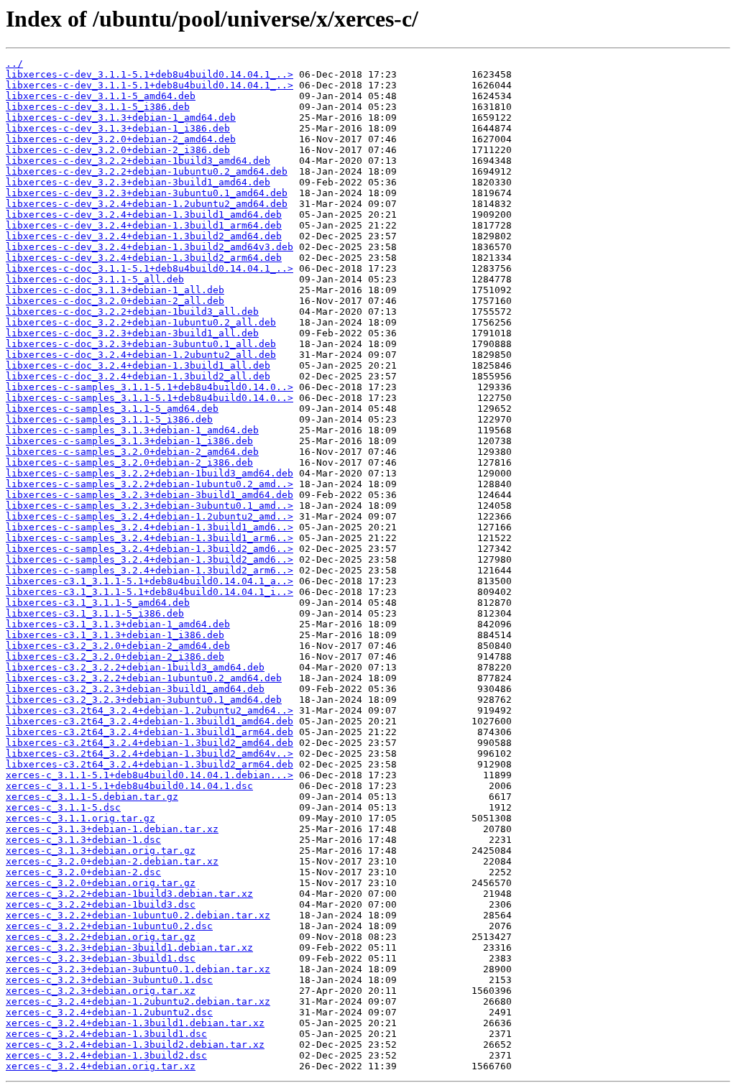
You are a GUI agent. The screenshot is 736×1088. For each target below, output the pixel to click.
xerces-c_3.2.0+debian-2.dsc (83, 872)
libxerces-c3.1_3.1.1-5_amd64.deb (98, 602)
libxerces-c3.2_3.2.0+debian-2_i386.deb (115, 656)
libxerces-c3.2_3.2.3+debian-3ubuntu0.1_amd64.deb (144, 699)
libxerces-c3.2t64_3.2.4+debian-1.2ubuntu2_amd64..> (149, 710)
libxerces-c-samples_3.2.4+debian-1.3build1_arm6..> (149, 538)
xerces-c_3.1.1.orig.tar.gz (80, 818)
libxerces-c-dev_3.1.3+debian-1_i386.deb (118, 128)
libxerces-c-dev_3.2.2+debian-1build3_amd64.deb (138, 160)
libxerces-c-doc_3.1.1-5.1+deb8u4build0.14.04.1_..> (149, 268)
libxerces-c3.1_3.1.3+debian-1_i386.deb (115, 635)
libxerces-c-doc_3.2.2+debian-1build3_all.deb (132, 311)
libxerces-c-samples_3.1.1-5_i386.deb (109, 419)
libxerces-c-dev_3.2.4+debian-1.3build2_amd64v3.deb (149, 246)
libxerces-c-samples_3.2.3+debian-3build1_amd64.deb (149, 494)
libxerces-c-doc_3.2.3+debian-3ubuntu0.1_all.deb (141, 343)
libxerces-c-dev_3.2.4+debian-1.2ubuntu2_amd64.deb (147, 203)
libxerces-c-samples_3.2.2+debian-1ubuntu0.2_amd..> (149, 484)
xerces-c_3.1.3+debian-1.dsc (83, 839)
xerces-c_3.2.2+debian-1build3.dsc (101, 904)
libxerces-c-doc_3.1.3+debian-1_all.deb (115, 290)
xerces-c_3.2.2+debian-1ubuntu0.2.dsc (109, 926)
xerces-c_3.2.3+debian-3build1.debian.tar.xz (129, 947)
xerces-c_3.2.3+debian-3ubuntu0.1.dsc (109, 979)
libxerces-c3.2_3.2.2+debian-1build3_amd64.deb (135, 667)
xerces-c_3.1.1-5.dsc (63, 807)
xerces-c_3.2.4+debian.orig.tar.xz (101, 1066)
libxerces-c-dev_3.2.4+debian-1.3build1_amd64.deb (144, 214)
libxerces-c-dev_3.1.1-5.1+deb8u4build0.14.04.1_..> (149, 74)
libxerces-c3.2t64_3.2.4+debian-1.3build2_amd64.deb (149, 742)
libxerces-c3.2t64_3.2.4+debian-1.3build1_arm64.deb (149, 732)
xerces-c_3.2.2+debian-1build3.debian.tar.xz (129, 893)
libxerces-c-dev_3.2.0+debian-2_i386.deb (118, 149)
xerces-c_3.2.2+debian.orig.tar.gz (101, 936)
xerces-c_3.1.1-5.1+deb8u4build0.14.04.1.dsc (129, 785)
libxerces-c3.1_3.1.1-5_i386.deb (95, 613)
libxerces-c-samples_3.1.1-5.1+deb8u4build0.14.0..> (149, 387)
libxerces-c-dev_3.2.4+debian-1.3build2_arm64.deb (144, 257)
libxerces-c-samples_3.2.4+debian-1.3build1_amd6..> (149, 527)
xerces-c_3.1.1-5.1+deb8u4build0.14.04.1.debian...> (149, 775)
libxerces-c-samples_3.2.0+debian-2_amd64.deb (132, 451)
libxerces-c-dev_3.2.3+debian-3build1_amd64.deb (138, 182)
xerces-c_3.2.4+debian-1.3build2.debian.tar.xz (135, 1044)
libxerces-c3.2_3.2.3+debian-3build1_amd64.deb (135, 688)
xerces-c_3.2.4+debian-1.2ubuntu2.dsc (109, 1012)
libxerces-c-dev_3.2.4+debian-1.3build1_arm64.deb (144, 225)
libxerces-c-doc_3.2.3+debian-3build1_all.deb (132, 333)
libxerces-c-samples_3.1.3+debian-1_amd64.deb (132, 430)
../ (14, 63)
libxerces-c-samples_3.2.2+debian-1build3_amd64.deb (149, 473)
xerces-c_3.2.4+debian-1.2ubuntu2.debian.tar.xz (138, 1001)
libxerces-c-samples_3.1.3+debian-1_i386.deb (129, 440)
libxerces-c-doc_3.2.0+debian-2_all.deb (115, 300)
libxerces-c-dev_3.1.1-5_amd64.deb (101, 96)
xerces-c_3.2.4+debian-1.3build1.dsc (106, 1033)
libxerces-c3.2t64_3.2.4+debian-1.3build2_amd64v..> (149, 753)
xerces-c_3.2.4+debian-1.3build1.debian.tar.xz (135, 1023)
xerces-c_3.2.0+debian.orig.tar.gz (101, 882)
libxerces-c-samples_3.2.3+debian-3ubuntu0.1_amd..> (149, 505)
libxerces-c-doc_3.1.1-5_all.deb (95, 279)
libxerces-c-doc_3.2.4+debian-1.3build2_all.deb (138, 376)
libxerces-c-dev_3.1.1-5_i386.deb (98, 106)
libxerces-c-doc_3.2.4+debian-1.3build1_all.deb (138, 365)
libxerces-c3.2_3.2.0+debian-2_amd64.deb (118, 645)
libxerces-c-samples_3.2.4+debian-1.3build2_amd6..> (149, 548)
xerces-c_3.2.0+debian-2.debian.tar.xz (112, 861)
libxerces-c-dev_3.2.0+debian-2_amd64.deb (121, 139)
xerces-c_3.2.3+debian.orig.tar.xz (101, 990)
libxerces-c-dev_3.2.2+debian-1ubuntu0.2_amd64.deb (147, 171)
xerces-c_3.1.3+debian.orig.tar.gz (101, 850)
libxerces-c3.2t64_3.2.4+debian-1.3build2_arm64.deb (149, 764)
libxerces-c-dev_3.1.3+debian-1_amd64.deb (121, 117)
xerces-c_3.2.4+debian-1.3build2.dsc (106, 1055)
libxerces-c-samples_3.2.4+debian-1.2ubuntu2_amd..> (149, 516)
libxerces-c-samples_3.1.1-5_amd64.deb (112, 408)
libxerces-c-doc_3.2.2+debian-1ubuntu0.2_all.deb (141, 322)
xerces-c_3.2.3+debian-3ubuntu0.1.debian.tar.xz (138, 969)
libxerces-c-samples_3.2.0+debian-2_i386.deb (129, 462)
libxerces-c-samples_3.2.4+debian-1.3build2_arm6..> (149, 570)
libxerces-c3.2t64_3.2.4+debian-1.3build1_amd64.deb (149, 721)
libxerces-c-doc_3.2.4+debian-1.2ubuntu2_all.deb (141, 354)
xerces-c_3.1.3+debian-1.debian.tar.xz (112, 829)
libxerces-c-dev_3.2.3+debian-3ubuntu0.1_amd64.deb (147, 193)
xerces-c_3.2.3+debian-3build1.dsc (101, 958)
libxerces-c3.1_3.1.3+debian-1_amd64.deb (118, 624)
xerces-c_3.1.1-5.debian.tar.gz (92, 796)
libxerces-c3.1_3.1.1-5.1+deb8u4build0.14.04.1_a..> (149, 581)
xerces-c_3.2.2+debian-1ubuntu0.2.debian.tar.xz (138, 915)
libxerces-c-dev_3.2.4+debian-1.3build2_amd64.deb (144, 236)
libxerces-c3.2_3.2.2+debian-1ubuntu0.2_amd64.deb (144, 678)
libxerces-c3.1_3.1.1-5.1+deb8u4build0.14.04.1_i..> (149, 591)
